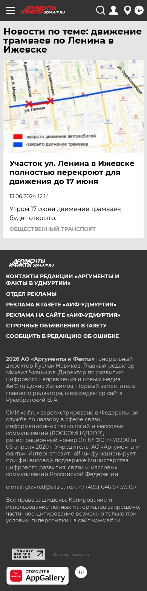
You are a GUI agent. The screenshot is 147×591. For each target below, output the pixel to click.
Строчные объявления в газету (56, 325)
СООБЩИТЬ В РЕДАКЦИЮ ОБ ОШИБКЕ (62, 336)
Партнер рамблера (71, 554)
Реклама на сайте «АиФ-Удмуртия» (63, 315)
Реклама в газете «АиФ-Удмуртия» (61, 304)
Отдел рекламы (31, 294)
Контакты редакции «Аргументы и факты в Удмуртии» (62, 279)
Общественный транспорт (52, 229)
